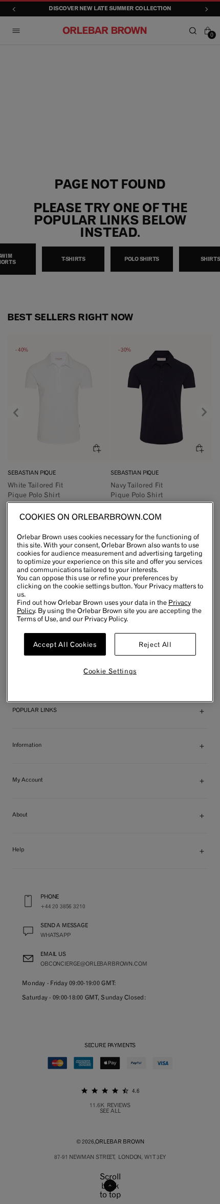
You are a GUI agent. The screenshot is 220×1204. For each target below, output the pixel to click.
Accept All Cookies (65, 644)
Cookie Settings (110, 671)
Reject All (155, 644)
